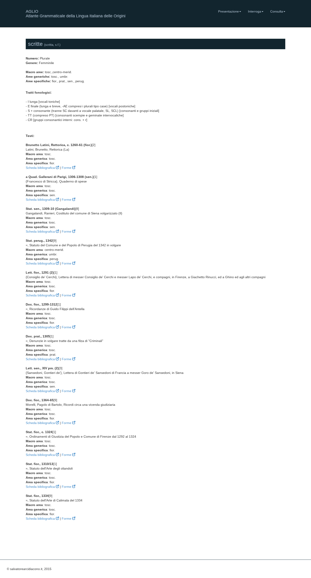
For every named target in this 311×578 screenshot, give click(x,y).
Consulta (276, 11)
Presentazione (228, 11)
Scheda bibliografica (41, 168)
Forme (67, 168)
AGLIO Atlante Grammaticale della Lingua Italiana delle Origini (75, 13)
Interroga (254, 11)
